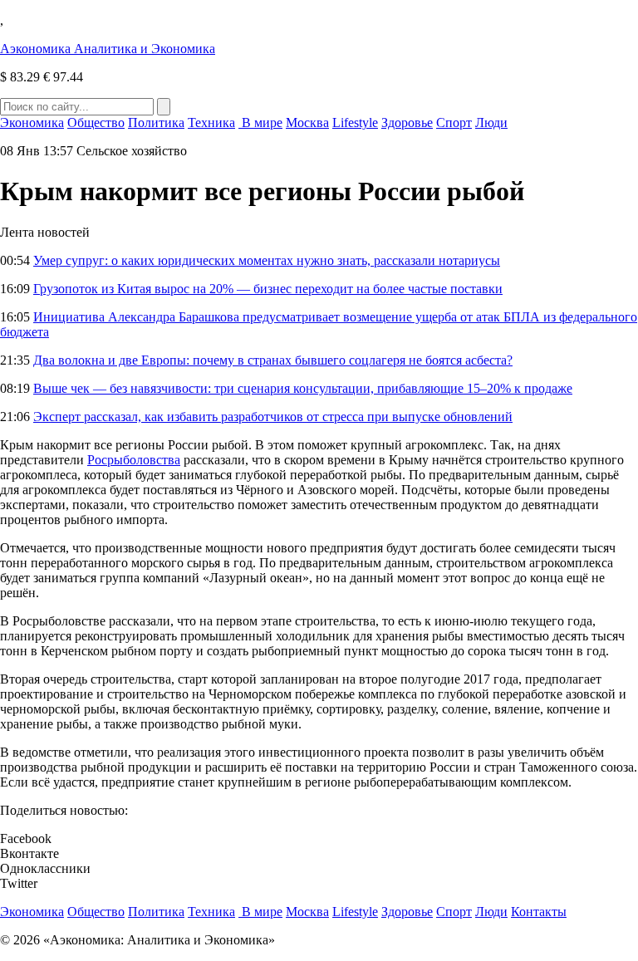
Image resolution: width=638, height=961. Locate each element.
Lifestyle (355, 122)
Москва (307, 122)
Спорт (454, 122)
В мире (260, 122)
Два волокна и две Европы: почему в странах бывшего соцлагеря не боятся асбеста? (273, 360)
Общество (96, 122)
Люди (491, 122)
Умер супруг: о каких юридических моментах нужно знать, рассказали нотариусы (266, 260)
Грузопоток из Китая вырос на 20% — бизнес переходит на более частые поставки (268, 289)
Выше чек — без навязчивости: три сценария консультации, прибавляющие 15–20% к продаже (302, 388)
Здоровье (407, 122)
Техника (211, 122)
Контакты (539, 912)
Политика (156, 122)
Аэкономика (107, 49)
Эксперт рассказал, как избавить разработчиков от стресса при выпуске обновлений (273, 416)
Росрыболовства (133, 460)
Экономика (32, 122)
